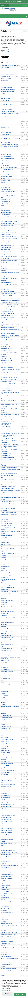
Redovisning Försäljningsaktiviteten (9, 928)
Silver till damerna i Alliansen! (7, 523)
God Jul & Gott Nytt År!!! (6, 362)
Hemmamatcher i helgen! (6, 848)
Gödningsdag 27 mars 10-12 (7, 388)
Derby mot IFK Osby (5, 700)
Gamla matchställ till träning (7, 475)
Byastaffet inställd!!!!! (5, 589)
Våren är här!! (3, 633)
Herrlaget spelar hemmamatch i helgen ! (9, 865)
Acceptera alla (19, 994)
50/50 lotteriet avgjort (5, 174)
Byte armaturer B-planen (6, 395)
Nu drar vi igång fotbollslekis (7, 746)
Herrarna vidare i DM (5, 346)
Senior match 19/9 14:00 (6, 819)
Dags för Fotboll (4, 96)
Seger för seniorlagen (5, 142)
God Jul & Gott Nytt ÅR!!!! (6, 566)
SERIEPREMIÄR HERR (5, 98)
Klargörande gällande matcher (7, 479)
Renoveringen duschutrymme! (7, 158)
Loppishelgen (4, 841)
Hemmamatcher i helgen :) (6, 834)
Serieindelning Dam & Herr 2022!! (8, 360)
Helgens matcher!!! (5, 737)
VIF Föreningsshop (5, 386)
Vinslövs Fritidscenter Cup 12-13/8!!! (9, 256)
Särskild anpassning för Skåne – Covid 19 (10, 404)
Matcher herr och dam (5, 227)
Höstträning (3, 582)
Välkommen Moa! (4, 80)
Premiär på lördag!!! (5, 754)
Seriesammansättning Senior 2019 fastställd (10, 531)
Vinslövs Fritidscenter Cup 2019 (8, 508)
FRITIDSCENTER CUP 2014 (6, 962)
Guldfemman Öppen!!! (5, 772)
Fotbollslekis (6, 31)
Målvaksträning (4, 704)
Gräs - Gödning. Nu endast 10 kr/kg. (9, 843)
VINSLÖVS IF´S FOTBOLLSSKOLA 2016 (9, 743)
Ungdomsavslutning (5, 585)
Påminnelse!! (3, 759)
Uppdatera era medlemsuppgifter (8, 968)
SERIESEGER (3, 270)
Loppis (2, 646)
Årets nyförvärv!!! (4, 774)
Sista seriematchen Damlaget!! (7, 503)
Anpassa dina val (6, 990)
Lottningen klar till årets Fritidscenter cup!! (10, 852)
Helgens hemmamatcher (6, 593)
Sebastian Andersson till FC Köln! (8, 431)
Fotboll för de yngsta (5, 134)
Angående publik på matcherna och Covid (10, 377)
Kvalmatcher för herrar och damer (8, 421)
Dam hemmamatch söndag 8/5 (8, 333)
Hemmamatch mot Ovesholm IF (8, 89)
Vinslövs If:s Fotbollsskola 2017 (8, 617)
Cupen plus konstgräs (5, 189)
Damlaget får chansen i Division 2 (8, 400)
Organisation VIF (4, 577)
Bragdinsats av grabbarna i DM (7, 327)
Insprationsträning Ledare (6, 691)
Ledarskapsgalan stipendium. (7, 739)
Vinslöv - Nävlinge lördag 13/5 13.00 (9, 221)
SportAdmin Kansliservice (6, 390)
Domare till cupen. (5, 613)
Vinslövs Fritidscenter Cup (6, 193)
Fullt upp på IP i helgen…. (6, 116)
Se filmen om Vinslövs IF (6, 652)
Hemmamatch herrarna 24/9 (7, 176)
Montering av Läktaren (6, 726)
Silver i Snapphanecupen (6, 906)
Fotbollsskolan (4, 604)
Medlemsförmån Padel (6, 234)
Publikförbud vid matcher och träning (9, 467)
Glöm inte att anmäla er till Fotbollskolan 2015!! (11, 859)
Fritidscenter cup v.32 (5, 199)
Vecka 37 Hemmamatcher (6, 823)
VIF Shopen (3, 966)
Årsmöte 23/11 (4, 412)
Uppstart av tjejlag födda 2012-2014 (9, 284)
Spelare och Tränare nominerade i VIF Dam (10, 497)
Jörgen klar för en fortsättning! (7, 671)
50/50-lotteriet (4, 219)
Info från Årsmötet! (5, 365)
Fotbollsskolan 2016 (5, 728)
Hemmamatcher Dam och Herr (7, 319)
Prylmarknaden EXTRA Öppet (7, 419)
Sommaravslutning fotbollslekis (8, 74)
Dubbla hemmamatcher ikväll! (7, 457)
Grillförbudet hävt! (5, 542)
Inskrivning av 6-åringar (6, 78)
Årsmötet (3, 499)
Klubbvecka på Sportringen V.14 (8, 486)
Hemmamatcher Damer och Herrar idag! (9, 438)
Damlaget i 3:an (4, 973)
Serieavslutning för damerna (7, 367)
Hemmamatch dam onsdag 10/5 (8, 223)
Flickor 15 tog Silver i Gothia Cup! (8, 548)
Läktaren (3, 735)
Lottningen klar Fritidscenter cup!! (8, 111)
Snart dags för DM (5, 254)
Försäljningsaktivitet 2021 (6, 381)
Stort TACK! (3, 564)
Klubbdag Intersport (5, 885)
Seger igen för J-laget (5, 337)
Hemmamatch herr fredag (6, 185)
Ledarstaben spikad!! (5, 572)
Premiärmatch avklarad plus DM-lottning (10, 150)
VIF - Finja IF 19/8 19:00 (6, 453)
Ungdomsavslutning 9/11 (6, 575)
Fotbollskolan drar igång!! (6, 923)
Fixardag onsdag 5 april (6, 247)
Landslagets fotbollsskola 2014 (8, 947)
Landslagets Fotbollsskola (7, 839)
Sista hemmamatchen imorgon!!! (8, 815)
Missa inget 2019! (4, 519)
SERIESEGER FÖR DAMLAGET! (7, 501)
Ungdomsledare (4, 667)
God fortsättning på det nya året (8, 784)
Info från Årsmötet (5, 165)
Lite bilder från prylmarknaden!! (7, 611)
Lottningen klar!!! (4, 733)
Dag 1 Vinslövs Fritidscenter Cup (8, 291)
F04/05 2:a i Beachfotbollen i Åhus (8, 512)
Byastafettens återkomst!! (6, 717)
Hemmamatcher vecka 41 (6, 806)
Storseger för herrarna (5, 342)
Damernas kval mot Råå (6, 416)
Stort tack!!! (3, 921)
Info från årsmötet (5, 100)
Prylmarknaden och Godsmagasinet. (9, 302)
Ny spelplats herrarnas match (7, 245)
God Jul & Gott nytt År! (6, 525)
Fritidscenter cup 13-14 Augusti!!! (8, 306)
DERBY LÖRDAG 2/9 (5, 180)
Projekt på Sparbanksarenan (7, 874)
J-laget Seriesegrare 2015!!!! (7, 802)
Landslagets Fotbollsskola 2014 (8, 941)
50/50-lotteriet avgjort (5, 182)
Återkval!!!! (3, 676)
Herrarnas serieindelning (6, 154)
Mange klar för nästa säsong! (7, 673)
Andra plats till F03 (5, 891)
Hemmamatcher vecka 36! (6, 826)
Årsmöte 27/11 (4, 570)
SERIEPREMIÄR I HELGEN (6, 348)
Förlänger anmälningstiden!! (7, 936)
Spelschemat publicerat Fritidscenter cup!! (10, 300)
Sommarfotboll (4, 602)
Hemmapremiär (4, 624)
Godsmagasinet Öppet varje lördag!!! (9, 925)
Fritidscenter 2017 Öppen (6, 648)
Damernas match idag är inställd (8, 225)
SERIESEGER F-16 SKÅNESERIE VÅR (9, 514)
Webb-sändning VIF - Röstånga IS (8, 459)
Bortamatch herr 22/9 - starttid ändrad (9, 278)
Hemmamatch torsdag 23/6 (7, 309)
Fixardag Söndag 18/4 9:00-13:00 (8, 383)
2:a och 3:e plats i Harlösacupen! (8, 492)
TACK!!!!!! (2, 845)
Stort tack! (3, 719)
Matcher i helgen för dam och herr (8, 232)
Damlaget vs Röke (5, 939)
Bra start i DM (4, 887)
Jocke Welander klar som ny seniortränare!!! (10, 799)
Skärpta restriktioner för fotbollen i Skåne (10, 414)
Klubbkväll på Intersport (6, 776)
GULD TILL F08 (4, 262)
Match (2, 869)
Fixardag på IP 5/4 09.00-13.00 (7, 488)
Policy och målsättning (6, 872)
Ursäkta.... (3, 782)
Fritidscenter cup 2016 (6, 722)
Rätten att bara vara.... (5, 67)
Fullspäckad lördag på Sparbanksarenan (10, 104)
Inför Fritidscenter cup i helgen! (7, 372)
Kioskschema (4, 950)
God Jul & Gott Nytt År (5, 897)
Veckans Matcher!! (5, 748)
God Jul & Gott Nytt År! (6, 650)
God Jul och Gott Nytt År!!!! (6, 160)
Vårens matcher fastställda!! (7, 637)
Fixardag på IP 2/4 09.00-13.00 (7, 644)
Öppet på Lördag (4, 768)
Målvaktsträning (4, 695)
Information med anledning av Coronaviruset (10, 490)
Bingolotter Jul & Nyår (5, 163)
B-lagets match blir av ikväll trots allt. (9, 238)
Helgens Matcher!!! (5, 741)
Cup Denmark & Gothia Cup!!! (7, 715)
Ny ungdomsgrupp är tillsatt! (7, 901)
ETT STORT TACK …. (5, 289)
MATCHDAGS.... (4, 344)
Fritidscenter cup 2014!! (6, 970)
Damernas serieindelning (6, 156)
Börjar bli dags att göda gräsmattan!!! (9, 631)
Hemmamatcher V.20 (5, 620)
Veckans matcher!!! (5, 750)
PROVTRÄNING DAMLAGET (7, 169)
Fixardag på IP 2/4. (5, 765)
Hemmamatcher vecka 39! (6, 817)
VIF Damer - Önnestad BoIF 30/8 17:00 (9, 444)
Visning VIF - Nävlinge (5, 426)
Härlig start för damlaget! (6, 544)
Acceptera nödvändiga (7, 994)
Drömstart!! (3, 517)
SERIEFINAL (3, 280)
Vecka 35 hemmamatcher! (6, 830)
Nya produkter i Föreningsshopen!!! (8, 379)
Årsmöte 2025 (4, 85)
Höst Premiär (3, 837)
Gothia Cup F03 (4, 510)
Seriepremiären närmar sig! (7, 763)
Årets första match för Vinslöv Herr (8, 152)
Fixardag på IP (4, 952)
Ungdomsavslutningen (6, 795)
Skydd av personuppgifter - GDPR (8, 553)
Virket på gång (4, 724)
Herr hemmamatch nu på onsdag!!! (8, 216)
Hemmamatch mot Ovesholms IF (8, 850)
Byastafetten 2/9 (4, 598)
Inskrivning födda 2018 (6, 132)
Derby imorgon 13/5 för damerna (8, 313)
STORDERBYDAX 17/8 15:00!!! (7, 506)
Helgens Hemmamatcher (6, 883)
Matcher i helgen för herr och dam (8, 236)
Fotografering (4, 863)
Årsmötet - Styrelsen (5, 788)
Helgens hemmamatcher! (6, 832)
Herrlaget (3, 917)
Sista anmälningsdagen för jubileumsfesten (10, 65)
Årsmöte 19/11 (4, 537)
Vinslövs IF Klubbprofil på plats (8, 639)
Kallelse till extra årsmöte (6, 251)
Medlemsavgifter (4, 615)
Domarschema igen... (5, 711)
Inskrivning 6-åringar (5, 752)
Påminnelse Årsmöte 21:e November (9, 260)
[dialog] (14, 987)
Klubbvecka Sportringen (6, 635)
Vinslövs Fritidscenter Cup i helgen (8, 293)
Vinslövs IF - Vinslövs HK (6, 107)
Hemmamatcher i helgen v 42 (7, 804)
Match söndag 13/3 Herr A (6, 358)
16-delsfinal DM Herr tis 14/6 (7, 315)
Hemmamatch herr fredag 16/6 (7, 208)
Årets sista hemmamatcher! (7, 428)
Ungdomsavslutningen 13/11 (7, 912)
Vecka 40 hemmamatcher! (6, 813)
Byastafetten (3, 693)
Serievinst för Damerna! (6, 540)
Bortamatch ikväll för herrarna (7, 317)
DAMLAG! (3, 546)
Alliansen (3, 975)
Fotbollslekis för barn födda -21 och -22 (10, 76)
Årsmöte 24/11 (4, 910)
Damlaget (3, 899)
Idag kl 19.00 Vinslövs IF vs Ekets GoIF (9, 551)
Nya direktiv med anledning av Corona (9, 473)
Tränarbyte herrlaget (5, 171)
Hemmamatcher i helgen (6, 212)
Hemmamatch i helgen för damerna (8, 339)
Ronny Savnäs (4, 298)
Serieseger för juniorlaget (6, 276)
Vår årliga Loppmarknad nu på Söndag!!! (10, 706)
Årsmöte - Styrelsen (5, 660)
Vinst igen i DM (4, 356)
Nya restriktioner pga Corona (7, 484)
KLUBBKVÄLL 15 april (5, 93)
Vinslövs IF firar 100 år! (6, 72)
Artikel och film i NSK (5, 684)
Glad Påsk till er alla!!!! (5, 761)
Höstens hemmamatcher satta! (7, 600)
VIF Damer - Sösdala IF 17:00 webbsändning (10, 433)
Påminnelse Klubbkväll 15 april (7, 91)
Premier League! (4, 919)
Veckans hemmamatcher (6, 596)
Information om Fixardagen (7, 481)
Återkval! (3, 680)
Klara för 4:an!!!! (4, 808)
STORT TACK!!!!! (4, 609)
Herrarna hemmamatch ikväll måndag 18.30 (10, 287)
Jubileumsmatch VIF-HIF (6, 687)
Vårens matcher (4, 559)
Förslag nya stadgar (5, 249)
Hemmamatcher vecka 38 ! (6, 821)
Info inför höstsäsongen (6, 462)
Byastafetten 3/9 (4, 713)
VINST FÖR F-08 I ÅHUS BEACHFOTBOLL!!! (10, 304)
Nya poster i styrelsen (5, 908)
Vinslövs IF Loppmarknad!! (7, 828)
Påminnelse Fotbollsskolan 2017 (8, 606)
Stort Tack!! (3, 930)
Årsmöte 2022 (4, 268)
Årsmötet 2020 (4, 406)
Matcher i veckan (4, 203)
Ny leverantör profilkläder (6, 398)
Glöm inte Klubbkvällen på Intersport (9, 770)
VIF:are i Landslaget (5, 655)
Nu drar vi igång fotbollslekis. (7, 622)
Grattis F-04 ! (3, 904)
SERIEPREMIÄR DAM (5, 127)
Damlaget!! (3, 945)
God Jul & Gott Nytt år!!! (6, 786)
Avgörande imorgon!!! (5, 810)
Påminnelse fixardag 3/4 (6, 350)
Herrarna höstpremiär (5, 187)
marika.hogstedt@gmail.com (7, 51)
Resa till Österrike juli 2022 (6, 295)
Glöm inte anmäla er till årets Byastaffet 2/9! (10, 591)
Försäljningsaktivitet (5, 943)
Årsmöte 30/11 (4, 662)
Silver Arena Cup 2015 (5, 889)
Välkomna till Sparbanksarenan (8, 119)
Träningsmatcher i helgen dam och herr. (9, 144)
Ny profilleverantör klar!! (6, 642)
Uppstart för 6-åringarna (6, 628)
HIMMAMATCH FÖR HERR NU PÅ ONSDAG (10, 335)
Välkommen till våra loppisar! (7, 82)
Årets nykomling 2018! (6, 521)
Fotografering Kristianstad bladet (8, 934)
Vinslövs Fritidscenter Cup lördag (8, 191)
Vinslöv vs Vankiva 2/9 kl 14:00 (7, 587)
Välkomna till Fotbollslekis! (7, 87)
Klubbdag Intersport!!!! (6, 956)
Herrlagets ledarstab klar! (6, 535)
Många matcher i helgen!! (6, 109)
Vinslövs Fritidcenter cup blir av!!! (8, 375)
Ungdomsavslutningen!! (6, 669)
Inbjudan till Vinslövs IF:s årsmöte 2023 (9, 167)
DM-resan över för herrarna (7, 311)
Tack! (2, 69)
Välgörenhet (3, 322)
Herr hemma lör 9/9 (5, 178)
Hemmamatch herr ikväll (6, 282)
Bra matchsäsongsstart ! (6, 964)
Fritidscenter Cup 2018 (6, 562)
